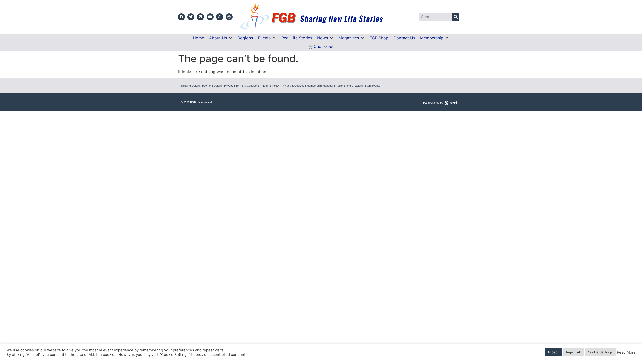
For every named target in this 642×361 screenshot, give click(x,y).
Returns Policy (271, 85)
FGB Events (372, 85)
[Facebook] (181, 16)
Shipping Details (190, 85)
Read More (626, 352)
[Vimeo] (200, 16)
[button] (221, 38)
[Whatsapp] (219, 16)
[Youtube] (210, 16)
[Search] (455, 17)
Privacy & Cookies (293, 85)
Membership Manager (320, 85)
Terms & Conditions (248, 85)
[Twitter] (190, 16)
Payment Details (212, 85)
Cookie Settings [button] (600, 352)
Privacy (228, 85)
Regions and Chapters (349, 85)
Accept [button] (553, 352)
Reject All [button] (573, 352)
